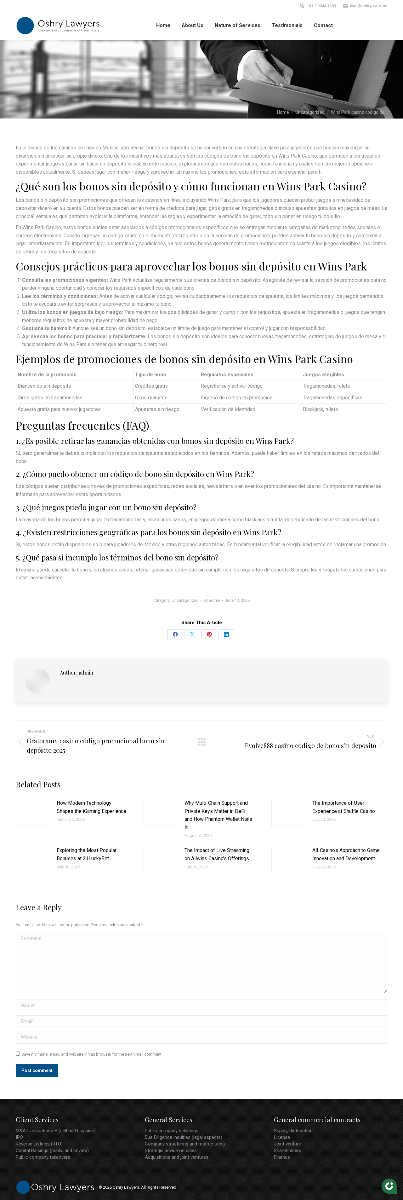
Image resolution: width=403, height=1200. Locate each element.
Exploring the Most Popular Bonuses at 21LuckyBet (86, 854)
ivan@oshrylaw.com (368, 5)
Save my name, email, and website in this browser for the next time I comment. (91, 1054)
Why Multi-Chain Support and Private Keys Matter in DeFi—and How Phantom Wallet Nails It (218, 815)
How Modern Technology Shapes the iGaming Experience (91, 807)
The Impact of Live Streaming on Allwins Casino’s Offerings (216, 854)
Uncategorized (185, 600)
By (211, 600)
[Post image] (33, 813)
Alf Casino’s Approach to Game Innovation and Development (346, 854)
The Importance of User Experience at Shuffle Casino (343, 807)
